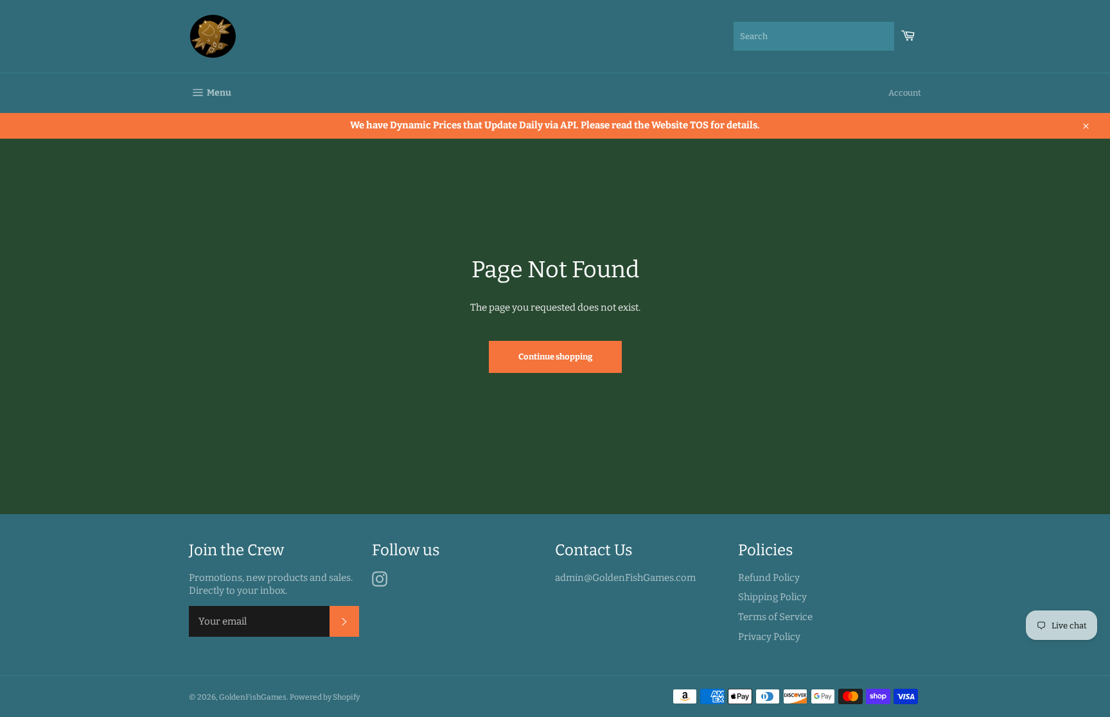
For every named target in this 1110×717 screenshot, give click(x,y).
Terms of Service (775, 617)
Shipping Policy (772, 597)
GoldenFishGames (252, 697)
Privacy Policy (769, 637)
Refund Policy (769, 577)
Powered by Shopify (325, 697)
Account (904, 93)
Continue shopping (555, 356)
